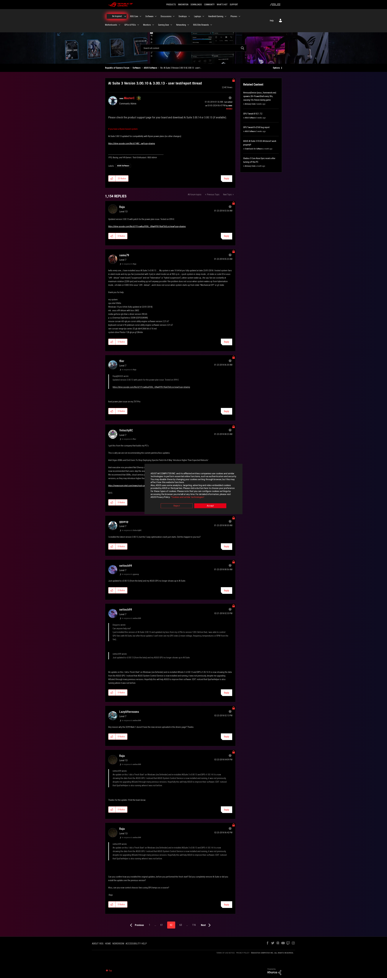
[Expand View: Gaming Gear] (171, 25)
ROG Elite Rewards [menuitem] (201, 25)
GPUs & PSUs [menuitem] (130, 25)
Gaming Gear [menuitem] (163, 25)
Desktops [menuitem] (183, 16)
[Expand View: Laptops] (203, 16)
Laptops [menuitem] (197, 16)
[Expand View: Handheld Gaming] (225, 16)
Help (272, 20)
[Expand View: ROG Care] (140, 16)
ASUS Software (150, 68)
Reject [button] (177, 506)
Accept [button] (210, 506)
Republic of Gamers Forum (117, 68)
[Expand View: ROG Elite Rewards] (211, 25)
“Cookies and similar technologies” (187, 497)
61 (161, 925)
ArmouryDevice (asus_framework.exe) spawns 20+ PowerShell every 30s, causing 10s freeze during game (259, 96)
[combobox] (193, 48)
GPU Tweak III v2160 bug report (256, 127)
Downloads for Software (254, 149)
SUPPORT (234, 4)
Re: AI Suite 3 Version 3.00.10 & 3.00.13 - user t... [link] (181, 68)
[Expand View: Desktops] (189, 16)
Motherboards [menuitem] (111, 25)
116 (194, 925)
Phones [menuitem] (234, 16)
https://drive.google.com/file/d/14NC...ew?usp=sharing (131, 143)
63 (180, 925)
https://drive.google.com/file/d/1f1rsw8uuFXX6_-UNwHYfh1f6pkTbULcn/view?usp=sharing (147, 226)
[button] (111, 178)
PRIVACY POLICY (242, 953)
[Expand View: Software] (155, 16)
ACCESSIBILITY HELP (136, 943)
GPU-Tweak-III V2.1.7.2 (252, 113)
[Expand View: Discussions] (173, 16)
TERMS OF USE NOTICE (225, 953)
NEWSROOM (118, 943)
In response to (129, 264)
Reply (226, 178)
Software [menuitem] (149, 16)
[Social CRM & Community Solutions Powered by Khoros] (274, 971)
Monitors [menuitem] (147, 25)
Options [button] (276, 68)
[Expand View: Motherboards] (119, 25)
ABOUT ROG (97, 943)
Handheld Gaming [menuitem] (215, 16)
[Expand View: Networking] (188, 25)
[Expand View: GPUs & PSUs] (138, 25)
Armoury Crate (250, 104)
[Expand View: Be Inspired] (125, 16)
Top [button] (110, 970)
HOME (108, 943)
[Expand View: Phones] (239, 16)
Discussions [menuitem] (166, 16)
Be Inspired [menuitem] (117, 16)
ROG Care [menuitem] (134, 16)
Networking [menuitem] (181, 25)
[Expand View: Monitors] (153, 25)
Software (137, 68)
